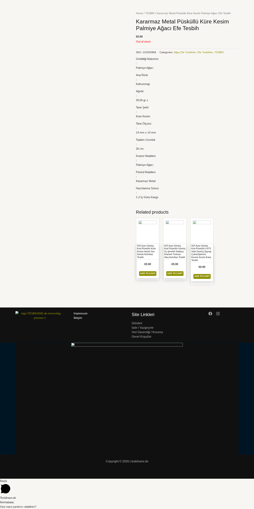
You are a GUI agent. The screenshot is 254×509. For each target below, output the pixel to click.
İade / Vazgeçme (143, 327)
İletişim (78, 317)
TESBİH (150, 13)
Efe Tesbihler (205, 52)
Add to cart (147, 273)
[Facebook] (210, 313)
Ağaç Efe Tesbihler (185, 52)
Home (139, 13)
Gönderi (137, 323)
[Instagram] (218, 313)
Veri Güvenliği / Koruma (147, 332)
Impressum (81, 313)
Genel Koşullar (141, 336)
